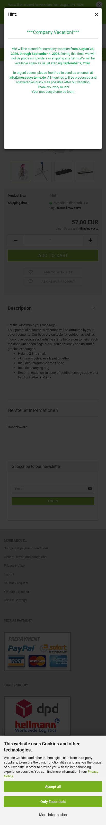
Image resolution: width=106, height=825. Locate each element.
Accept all (53, 787)
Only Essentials (53, 802)
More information (53, 815)
